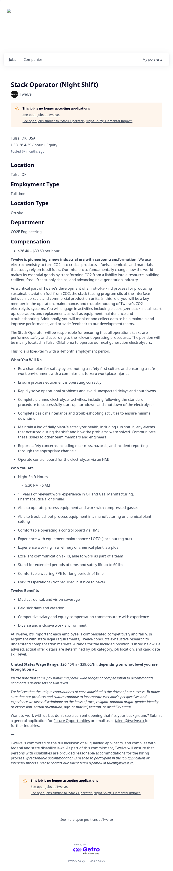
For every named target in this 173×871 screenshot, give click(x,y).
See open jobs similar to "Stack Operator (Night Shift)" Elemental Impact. (77, 121)
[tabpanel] (86, 511)
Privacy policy (76, 861)
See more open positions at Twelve (86, 819)
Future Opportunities (72, 720)
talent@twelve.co (130, 720)
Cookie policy (97, 861)
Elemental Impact (41, 15)
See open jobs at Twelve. (41, 114)
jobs (12, 59)
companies (33, 59)
